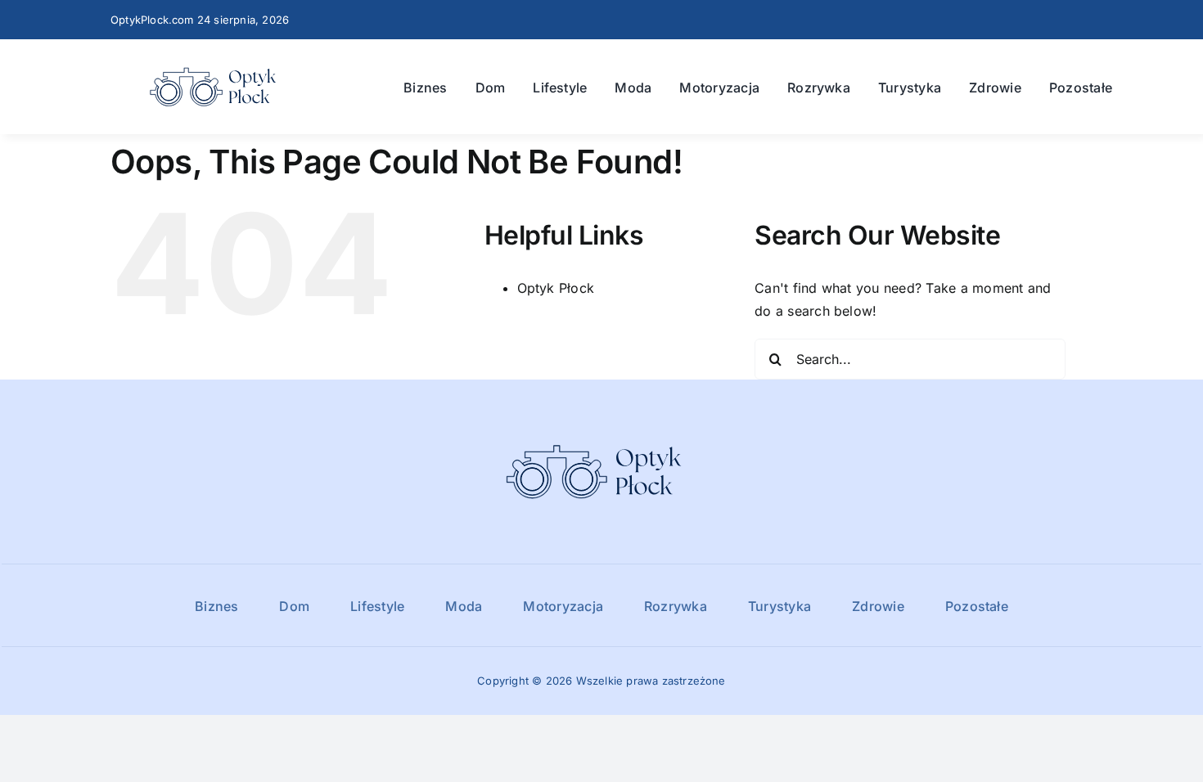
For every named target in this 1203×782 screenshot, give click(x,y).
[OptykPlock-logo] (218, 62)
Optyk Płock (556, 288)
